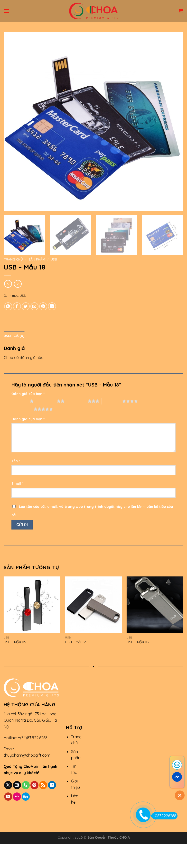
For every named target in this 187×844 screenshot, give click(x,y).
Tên (15, 461)
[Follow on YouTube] (8, 796)
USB (54, 259)
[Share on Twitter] (26, 306)
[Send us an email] (17, 785)
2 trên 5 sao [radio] (46, 401)
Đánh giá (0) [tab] (14, 336)
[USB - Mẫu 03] (155, 604)
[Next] (173, 121)
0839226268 (165, 815)
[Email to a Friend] (34, 306)
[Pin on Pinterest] (43, 306)
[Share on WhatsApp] (8, 306)
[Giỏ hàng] (180, 11)
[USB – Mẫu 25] (93, 604)
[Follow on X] (8, 785)
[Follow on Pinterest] (34, 785)
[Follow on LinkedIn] (52, 785)
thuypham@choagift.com (27, 755)
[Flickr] (17, 796)
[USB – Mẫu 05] (32, 604)
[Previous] (13, 121)
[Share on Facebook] (17, 306)
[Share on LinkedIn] (52, 306)
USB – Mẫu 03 (138, 642)
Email (17, 483)
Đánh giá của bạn (28, 394)
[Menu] (6, 11)
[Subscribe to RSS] (43, 785)
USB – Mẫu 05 (15, 642)
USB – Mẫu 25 (76, 642)
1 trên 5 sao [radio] (19, 401)
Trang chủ (13, 259)
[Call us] (26, 785)
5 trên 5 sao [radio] (23, 409)
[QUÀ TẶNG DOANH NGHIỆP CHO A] (93, 11)
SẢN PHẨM (36, 259)
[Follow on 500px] (26, 796)
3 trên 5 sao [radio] (77, 401)
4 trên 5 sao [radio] (112, 401)
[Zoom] (10, 205)
